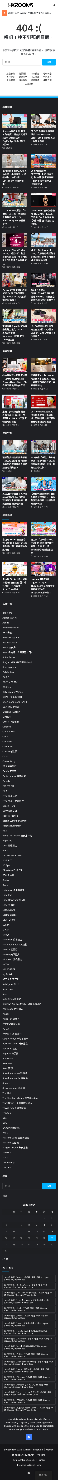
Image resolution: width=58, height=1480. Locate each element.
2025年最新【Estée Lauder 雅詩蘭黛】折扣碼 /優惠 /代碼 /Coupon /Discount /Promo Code (28, 1294)
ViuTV (5, 1132)
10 (6, 1231)
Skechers (7, 1063)
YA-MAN (6, 1152)
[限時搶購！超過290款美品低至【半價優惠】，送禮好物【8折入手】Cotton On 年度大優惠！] (14, 161)
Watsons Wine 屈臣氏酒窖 (15, 1137)
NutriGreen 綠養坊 (11, 999)
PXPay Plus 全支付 (12, 1033)
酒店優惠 (35, 73)
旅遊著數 (10, 73)
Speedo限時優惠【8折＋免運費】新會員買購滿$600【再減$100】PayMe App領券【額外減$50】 (14, 137)
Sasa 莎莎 (7, 1068)
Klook (5, 885)
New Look (7, 989)
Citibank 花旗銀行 (11, 712)
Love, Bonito (8, 920)
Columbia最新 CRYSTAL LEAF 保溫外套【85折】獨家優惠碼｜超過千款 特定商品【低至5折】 (42, 177)
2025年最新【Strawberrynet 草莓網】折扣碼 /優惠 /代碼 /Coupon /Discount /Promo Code (28, 1363)
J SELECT (7, 860)
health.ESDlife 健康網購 (14, 820)
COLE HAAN (8, 731)
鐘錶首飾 (23, 80)
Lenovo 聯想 (8, 905)
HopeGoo (7, 840)
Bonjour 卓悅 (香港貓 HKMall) (17, 662)
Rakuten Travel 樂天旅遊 (15, 1043)
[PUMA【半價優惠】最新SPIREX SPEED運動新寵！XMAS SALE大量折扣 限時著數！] (14, 280)
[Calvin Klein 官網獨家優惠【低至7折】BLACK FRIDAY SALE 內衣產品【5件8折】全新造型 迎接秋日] (43, 200)
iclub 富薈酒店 (9, 845)
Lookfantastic (9, 915)
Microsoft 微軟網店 (12, 959)
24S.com (7, 612)
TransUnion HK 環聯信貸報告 (17, 1103)
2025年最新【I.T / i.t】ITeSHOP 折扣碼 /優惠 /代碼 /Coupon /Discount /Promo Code (26, 1301)
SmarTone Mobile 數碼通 (15, 1078)
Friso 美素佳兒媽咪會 (13, 801)
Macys (5, 934)
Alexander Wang (10, 627)
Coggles (6, 726)
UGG (4, 1123)
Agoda (5, 622)
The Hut (6, 1093)
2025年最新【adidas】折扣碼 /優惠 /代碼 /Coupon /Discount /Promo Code (26, 1278)
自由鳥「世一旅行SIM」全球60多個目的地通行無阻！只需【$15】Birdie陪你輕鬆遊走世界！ (43, 546)
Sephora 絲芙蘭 (10, 1053)
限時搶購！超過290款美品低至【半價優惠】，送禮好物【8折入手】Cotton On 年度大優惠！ (14, 177)
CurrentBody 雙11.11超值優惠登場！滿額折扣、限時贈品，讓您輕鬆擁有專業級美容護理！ (43, 416)
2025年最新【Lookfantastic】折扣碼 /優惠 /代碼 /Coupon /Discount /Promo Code (25, 1332)
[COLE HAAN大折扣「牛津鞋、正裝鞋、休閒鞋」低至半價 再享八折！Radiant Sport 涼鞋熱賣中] (14, 200)
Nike (4, 994)
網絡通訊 (35, 80)
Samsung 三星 (9, 1048)
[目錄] (4, 6)
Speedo (6, 1083)
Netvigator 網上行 (11, 984)
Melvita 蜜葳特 (9, 949)
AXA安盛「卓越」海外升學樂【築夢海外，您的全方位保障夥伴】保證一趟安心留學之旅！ (43, 462)
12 (21, 1231)
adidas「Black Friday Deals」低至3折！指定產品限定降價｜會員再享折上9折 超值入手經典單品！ (14, 256)
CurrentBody (9, 761)
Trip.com (6, 1113)
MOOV (5, 964)
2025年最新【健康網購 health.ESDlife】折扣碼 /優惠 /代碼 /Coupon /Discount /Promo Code (28, 1409)
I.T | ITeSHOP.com (12, 855)
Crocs (5, 756)
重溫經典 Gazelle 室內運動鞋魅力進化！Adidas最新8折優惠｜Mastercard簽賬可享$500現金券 (14, 332)
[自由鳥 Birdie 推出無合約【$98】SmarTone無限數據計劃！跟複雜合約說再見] (14, 529)
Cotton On (7, 746)
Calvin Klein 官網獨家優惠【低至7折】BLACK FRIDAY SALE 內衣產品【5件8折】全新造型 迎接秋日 (43, 217)
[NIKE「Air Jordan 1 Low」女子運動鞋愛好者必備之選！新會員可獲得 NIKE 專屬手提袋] (43, 240)
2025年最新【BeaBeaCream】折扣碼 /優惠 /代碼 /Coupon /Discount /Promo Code (25, 1286)
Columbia (7, 741)
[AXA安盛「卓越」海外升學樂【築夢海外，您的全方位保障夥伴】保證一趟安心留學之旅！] (43, 447)
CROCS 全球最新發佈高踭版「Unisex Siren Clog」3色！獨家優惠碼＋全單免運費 (43, 136)
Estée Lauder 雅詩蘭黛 (14, 776)
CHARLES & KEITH (12, 697)
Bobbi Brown (8, 657)
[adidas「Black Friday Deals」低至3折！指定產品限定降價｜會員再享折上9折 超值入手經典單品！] (14, 240)
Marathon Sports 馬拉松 (14, 944)
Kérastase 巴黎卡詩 (12, 870)
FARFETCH (8, 786)
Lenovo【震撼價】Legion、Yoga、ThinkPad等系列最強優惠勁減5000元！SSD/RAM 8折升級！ (43, 585)
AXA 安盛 (7, 632)
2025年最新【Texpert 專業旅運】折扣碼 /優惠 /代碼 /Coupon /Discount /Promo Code (26, 1370)
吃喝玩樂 (47, 73)
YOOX (5, 1157)
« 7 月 (5, 1259)
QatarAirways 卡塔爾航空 (15, 1038)
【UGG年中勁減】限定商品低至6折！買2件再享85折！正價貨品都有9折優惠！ (43, 331)
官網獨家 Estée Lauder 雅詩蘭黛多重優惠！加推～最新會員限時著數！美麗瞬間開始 (43, 380)
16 (52, 1231)
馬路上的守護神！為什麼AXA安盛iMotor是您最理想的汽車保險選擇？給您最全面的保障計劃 (14, 498)
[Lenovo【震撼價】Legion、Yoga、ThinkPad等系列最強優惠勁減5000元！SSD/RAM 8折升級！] (43, 569)
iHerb (5, 850)
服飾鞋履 (10, 80)
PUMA (5, 1028)
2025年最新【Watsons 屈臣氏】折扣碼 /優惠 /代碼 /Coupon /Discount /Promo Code (26, 1386)
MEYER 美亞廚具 (10, 954)
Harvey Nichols (10, 816)
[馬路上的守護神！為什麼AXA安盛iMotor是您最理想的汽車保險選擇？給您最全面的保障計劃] (14, 484)
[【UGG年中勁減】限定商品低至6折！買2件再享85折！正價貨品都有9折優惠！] (43, 316)
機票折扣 (23, 73)
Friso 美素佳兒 (9, 796)
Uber (4, 1118)
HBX (4, 830)
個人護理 (35, 77)
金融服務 (29, 83)
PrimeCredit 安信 (11, 1024)
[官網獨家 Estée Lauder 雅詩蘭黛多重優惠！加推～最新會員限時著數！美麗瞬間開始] (43, 365)
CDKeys (6, 687)
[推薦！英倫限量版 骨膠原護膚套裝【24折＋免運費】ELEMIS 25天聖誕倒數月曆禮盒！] (14, 401)
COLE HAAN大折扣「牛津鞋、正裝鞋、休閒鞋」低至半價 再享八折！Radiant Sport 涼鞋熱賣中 (14, 217)
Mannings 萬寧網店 (12, 939)
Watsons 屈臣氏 (10, 1142)
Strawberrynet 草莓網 (13, 1088)
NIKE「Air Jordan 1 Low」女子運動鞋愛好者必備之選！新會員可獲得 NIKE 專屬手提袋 (43, 255)
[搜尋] (54, 6)
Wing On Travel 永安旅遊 (15, 1147)
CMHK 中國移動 (10, 721)
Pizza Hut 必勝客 (11, 1019)
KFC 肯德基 (8, 875)
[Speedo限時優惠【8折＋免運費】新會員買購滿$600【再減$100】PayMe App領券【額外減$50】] (14, 121)
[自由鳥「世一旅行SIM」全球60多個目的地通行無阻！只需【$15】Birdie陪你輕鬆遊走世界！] (43, 529)
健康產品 (23, 77)
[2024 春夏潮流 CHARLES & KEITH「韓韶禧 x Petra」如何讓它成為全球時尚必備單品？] (43, 280)
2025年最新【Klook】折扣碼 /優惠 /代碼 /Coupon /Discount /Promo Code (26, 1324)
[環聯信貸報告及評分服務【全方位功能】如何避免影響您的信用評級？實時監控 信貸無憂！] (14, 447)
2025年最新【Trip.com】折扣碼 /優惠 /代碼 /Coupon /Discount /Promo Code (27, 1378)
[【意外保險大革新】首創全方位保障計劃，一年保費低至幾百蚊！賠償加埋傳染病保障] (43, 484)
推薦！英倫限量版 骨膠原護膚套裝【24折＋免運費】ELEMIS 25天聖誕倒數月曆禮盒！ (14, 416)
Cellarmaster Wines (12, 692)
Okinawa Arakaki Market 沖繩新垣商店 (22, 1004)
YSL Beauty (8, 1162)
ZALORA (6, 1167)
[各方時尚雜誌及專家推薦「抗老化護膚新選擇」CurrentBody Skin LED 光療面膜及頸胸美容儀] (14, 365)
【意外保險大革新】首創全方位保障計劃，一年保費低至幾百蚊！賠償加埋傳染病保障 (43, 498)
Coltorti (6, 736)
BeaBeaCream (9, 642)
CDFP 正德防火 (10, 682)
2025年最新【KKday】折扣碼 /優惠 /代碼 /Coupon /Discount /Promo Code (26, 1317)
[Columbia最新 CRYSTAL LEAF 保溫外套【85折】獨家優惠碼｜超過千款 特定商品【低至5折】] (43, 161)
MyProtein (7, 974)
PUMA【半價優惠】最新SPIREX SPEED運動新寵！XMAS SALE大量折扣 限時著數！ (14, 294)
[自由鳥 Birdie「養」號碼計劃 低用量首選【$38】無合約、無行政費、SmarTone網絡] (14, 569)
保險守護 (47, 80)
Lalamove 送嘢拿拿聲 (13, 890)
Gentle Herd (8, 806)
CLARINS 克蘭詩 (10, 707)
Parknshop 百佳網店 (12, 1009)
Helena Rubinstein (11, 825)
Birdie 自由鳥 (9, 647)
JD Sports (7, 865)
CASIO (5, 677)
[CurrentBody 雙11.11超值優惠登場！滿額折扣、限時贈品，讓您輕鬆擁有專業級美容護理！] (43, 401)
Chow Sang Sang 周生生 (15, 702)
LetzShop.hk (8, 910)
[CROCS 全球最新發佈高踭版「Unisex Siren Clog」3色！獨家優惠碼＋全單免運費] (43, 121)
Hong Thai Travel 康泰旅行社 (17, 835)
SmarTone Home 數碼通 (14, 1073)
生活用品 (47, 77)
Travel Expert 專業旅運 (14, 1108)
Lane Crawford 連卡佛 (13, 900)
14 (36, 1231)
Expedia (6, 781)
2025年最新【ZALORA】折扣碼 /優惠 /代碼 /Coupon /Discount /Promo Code (27, 1401)
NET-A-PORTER (10, 979)
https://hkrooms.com (23, 1460)
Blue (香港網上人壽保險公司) (17, 652)
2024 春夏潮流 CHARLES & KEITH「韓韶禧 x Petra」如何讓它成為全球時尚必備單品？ (43, 294)
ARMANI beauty (10, 637)
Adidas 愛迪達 (9, 617)
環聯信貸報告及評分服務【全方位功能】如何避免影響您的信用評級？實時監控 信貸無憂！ (14, 462)
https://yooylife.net (24, 1454)
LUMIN (6, 924)
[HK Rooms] (21, 5)
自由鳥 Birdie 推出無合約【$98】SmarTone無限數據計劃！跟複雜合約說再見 (14, 544)
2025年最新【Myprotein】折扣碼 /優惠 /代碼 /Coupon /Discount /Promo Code (28, 1340)
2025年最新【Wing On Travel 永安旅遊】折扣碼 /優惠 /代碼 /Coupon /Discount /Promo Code (28, 1393)
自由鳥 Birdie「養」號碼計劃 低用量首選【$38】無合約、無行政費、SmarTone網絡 (14, 584)
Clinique (6, 716)
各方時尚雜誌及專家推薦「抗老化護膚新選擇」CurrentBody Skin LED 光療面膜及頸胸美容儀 (14, 380)
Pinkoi (5, 1014)
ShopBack (7, 1058)
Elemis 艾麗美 (9, 771)
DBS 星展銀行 (9, 766)
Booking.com (9, 667)
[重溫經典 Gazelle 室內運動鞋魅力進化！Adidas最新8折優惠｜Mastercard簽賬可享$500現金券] (14, 316)
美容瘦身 (10, 77)
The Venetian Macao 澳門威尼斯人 (20, 1098)
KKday (5, 880)
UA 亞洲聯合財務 (11, 1127)
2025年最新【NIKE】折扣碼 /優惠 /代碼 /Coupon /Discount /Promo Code (25, 1347)
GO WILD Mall (9, 811)
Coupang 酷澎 (9, 751)
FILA (4, 791)
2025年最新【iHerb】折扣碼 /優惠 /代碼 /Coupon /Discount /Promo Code (25, 1309)
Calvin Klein (8, 672)
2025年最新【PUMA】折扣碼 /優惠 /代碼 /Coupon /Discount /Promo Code (26, 1355)
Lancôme (7, 895)
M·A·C (5, 929)
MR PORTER (8, 969)
